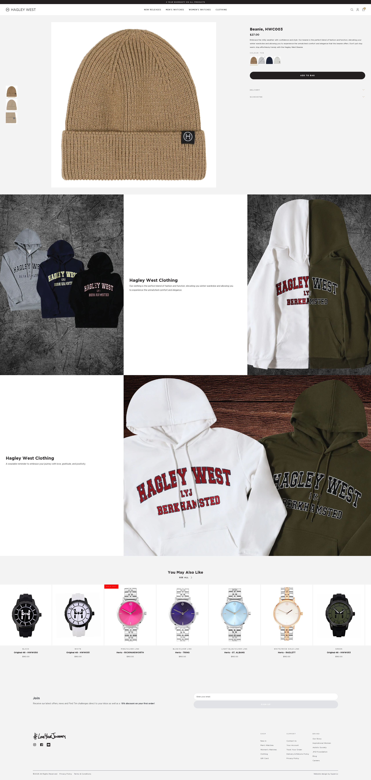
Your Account (293, 745)
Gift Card (264, 758)
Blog (315, 756)
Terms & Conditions (82, 774)
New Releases (152, 10)
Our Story (317, 739)
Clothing (264, 754)
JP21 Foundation (320, 752)
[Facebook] (41, 744)
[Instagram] (34, 744)
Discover (15, 472)
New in (263, 741)
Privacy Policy (293, 758)
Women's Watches (268, 750)
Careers (316, 760)
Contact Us (292, 741)
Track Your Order (294, 750)
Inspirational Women (322, 743)
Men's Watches (267, 745)
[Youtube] (48, 744)
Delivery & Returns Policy (298, 754)
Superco (334, 774)
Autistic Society (320, 747)
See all (184, 577)
